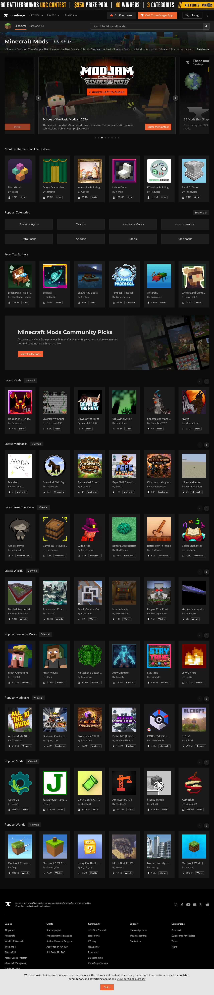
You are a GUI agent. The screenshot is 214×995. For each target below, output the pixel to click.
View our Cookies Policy (131, 979)
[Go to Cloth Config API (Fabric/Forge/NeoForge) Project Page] (89, 791)
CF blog (92, 941)
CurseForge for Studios (183, 936)
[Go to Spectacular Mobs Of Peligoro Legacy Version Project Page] (159, 410)
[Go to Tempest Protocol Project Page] (124, 284)
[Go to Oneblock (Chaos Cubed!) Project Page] (20, 854)
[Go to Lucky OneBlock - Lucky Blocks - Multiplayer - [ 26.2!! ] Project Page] (89, 854)
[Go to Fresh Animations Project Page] (20, 664)
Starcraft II (10, 952)
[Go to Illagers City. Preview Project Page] (159, 600)
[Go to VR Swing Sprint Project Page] (124, 410)
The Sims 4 (10, 947)
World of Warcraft (14, 941)
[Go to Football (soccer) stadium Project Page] (20, 600)
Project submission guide (59, 936)
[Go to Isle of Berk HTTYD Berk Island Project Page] (124, 854)
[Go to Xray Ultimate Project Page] (124, 664)
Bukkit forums (95, 958)
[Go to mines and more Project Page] (194, 473)
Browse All (37, 26)
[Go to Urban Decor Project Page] (124, 179)
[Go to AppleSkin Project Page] (194, 791)
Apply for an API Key (57, 947)
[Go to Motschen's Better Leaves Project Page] (89, 664)
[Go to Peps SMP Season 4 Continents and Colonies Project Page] (124, 473)
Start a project (53, 930)
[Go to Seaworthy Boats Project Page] (89, 284)
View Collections (30, 354)
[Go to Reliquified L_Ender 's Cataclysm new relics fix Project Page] (20, 410)
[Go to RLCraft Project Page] (194, 727)
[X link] (201, 905)
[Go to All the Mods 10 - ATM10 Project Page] (20, 727)
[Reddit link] (207, 905)
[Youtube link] (188, 905)
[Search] (206, 26)
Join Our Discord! (97, 930)
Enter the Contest (158, 127)
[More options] (207, 15)
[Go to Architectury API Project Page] (124, 791)
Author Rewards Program (59, 941)
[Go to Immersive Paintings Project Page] (89, 179)
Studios (69, 15)
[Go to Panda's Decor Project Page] (194, 179)
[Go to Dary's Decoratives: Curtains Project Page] (54, 179)
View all (30, 380)
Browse (35, 15)
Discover (20, 26)
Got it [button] (107, 987)
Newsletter (93, 947)
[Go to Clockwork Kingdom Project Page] (159, 473)
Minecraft (10, 936)
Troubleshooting (138, 936)
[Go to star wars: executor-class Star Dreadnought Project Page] (194, 600)
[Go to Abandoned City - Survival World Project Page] (54, 600)
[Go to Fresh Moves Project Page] (54, 664)
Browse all (201, 212)
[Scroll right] (206, 381)
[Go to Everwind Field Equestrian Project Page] (54, 473)
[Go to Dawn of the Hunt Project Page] (89, 410)
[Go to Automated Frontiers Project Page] (89, 473)
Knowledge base (138, 930)
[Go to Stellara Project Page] (54, 284)
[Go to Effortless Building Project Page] (159, 179)
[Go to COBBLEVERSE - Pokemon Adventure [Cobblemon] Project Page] (159, 727)
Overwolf (176, 930)
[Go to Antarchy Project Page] (159, 284)
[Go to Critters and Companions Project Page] (194, 284)
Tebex (174, 941)
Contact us (135, 941)
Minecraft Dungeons (15, 963)
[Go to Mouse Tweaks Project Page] (159, 791)
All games (9, 930)
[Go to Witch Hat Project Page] (89, 537)
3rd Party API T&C (55, 952)
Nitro (174, 947)
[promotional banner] (107, 5)
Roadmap (93, 952)
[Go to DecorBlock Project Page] (20, 179)
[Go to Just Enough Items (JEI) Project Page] (54, 791)
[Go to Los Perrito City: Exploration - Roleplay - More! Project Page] (159, 854)
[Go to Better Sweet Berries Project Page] (124, 537)
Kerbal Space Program (16, 958)
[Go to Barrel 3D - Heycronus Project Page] (54, 537)
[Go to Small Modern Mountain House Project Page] (89, 600)
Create (51, 15)
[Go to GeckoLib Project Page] (20, 791)
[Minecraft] (8, 26)
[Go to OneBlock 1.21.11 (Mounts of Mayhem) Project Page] (54, 854)
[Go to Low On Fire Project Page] (194, 664)
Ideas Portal (94, 936)
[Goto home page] (14, 15)
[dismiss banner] (209, 5)
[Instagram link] (176, 905)
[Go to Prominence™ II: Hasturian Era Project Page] (89, 727)
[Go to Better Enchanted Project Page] (194, 537)
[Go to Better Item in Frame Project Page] (159, 537)
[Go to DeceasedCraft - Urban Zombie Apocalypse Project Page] (54, 727)
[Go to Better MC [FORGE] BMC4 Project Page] (124, 727)
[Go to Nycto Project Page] (194, 410)
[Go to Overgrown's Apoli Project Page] (54, 410)
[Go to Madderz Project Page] (20, 473)
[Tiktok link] (182, 905)
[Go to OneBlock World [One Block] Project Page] (194, 854)
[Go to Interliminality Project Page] (124, 600)
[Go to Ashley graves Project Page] (20, 537)
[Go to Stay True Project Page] (159, 664)
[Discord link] (195, 905)
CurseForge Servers (98, 963)
